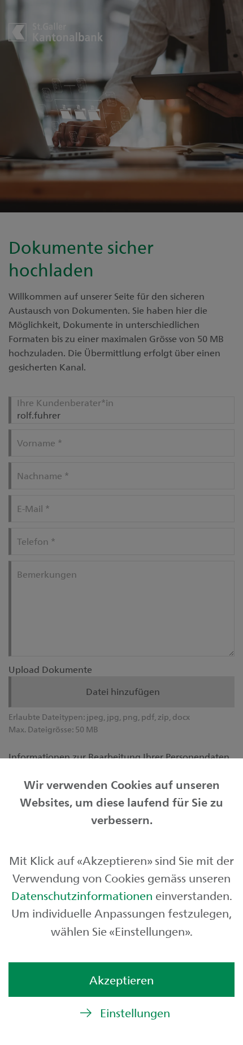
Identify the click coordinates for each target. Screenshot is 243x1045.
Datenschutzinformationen (83, 895)
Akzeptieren (121, 979)
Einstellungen (135, 1012)
